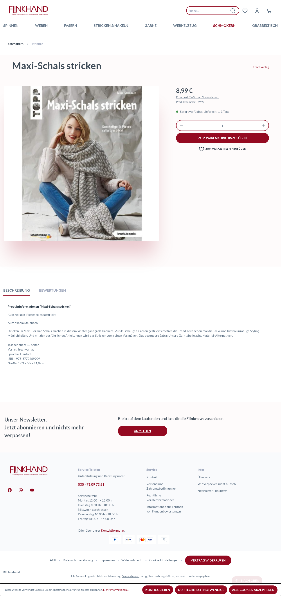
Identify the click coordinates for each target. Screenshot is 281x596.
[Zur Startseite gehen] (28, 10)
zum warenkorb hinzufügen (222, 138)
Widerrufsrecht (132, 560)
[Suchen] (233, 10)
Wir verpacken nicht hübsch (217, 484)
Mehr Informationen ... (116, 589)
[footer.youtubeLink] (32, 489)
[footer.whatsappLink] (21, 489)
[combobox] (209, 10)
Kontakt (151, 477)
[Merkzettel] (245, 10)
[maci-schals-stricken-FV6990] (81, 163)
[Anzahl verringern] (181, 125)
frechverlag (261, 67)
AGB (53, 560)
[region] (82, 174)
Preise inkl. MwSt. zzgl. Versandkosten (197, 97)
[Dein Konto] (257, 11)
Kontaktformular (112, 530)
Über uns (204, 477)
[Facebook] (10, 489)
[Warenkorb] (268, 10)
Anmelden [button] (142, 431)
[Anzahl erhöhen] (264, 125)
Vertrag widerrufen (208, 560)
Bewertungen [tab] (52, 290)
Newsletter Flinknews (212, 490)
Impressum (107, 560)
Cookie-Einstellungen (163, 560)
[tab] (16, 290)
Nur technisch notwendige (201, 590)
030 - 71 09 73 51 (91, 484)
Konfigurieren (157, 590)
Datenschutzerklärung (78, 560)
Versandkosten (130, 576)
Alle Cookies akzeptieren (253, 590)
